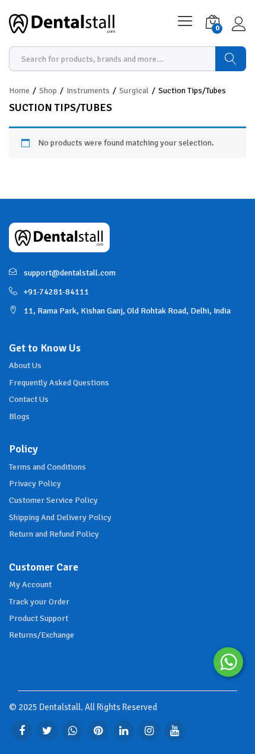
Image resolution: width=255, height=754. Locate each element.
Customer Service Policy (53, 500)
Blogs (19, 416)
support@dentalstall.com (70, 273)
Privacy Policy (35, 484)
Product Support (38, 618)
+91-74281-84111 (56, 292)
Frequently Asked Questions (59, 383)
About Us (25, 365)
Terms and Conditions (47, 467)
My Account (30, 584)
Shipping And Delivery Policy (60, 517)
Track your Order (39, 602)
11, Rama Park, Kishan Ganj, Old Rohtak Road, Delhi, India (127, 311)
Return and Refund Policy (54, 534)
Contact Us (29, 399)
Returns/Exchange (41, 635)
